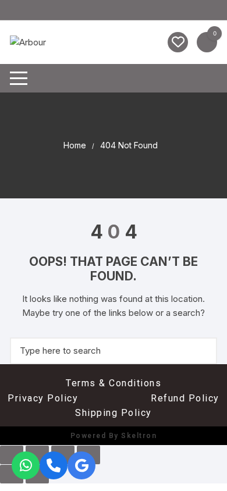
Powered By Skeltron (113, 436)
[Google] (81, 465)
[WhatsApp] (26, 465)
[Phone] (54, 465)
